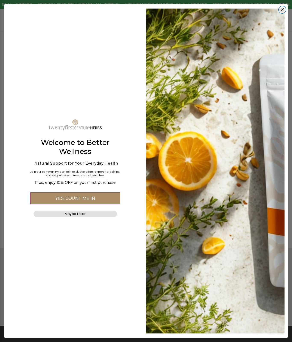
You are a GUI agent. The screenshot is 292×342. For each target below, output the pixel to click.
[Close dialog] (282, 9)
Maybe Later (75, 213)
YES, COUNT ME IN (75, 198)
